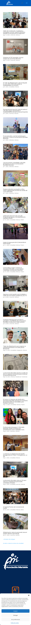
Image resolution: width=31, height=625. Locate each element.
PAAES (22, 219)
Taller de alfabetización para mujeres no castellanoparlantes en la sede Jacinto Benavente (14, 347)
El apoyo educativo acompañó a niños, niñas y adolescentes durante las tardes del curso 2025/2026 (15, 190)
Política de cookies (15, 623)
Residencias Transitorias (21, 377)
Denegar (15, 615)
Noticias (18, 35)
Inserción (13, 35)
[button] (28, 595)
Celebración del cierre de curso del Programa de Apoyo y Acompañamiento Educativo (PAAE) (14, 217)
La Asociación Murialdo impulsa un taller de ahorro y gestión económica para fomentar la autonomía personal (15, 374)
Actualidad (11, 87)
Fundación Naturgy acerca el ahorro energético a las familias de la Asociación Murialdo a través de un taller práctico (14, 321)
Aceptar (15, 611)
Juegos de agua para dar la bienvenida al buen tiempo (14, 242)
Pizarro (22, 245)
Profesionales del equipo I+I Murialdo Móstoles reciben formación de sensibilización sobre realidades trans (13, 428)
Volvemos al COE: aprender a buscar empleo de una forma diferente (13, 58)
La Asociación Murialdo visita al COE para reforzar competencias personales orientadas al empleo (14, 481)
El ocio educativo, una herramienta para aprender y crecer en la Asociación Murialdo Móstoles (15, 137)
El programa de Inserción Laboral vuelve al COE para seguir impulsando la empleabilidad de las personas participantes (15, 111)
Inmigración (19, 350)
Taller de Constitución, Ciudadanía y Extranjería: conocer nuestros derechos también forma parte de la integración (14, 32)
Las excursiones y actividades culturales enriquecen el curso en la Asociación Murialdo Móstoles (14, 164)
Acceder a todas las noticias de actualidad (13, 543)
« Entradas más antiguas (9, 539)
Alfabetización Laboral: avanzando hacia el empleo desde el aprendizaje (15, 532)
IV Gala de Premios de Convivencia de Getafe (13, 507)
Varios (22, 509)
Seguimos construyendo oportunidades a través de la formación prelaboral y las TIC (15, 294)
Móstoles (11, 140)
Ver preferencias (15, 619)
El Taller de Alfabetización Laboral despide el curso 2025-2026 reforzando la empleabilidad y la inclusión (15, 84)
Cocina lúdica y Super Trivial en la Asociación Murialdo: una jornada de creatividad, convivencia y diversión (13, 269)
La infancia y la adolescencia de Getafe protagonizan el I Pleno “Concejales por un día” (15, 455)
